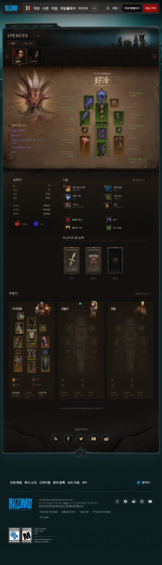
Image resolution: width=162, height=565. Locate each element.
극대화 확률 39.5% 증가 (22, 147)
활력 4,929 (16, 135)
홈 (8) (14, 152)
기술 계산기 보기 (138, 180)
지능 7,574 (18, 130)
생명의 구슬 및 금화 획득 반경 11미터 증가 (26, 141)
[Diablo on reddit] (106, 439)
